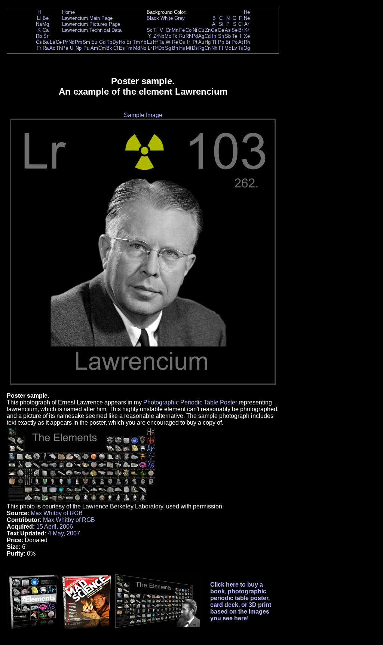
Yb (143, 42)
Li (39, 18)
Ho (122, 42)
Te (234, 36)
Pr (65, 42)
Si (221, 24)
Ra (46, 48)
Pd (195, 36)
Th (59, 48)
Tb (109, 42)
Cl (240, 24)
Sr (45, 36)
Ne (247, 18)
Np (79, 48)
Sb (228, 36)
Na (39, 24)
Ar (246, 24)
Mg (45, 24)
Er (128, 42)
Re (175, 42)
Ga (214, 30)
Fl (221, 48)
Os (182, 42)
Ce (59, 42)
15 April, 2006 (54, 526)
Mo (168, 36)
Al (214, 24)
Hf (155, 42)
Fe (182, 30)
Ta (161, 42)
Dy (116, 42)
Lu (149, 42)
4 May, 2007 (64, 533)
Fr (39, 48)
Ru (182, 36)
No (143, 48)
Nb (161, 36)
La (52, 42)
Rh (189, 36)
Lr (150, 48)
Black (153, 18)
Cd (208, 36)
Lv (234, 48)
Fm (128, 48)
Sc (150, 30)
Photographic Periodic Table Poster (190, 402)
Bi (228, 42)
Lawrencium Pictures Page (91, 24)
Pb (221, 42)
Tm (136, 42)
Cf (115, 48)
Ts (240, 48)
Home (68, 12)
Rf (155, 48)
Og (246, 48)
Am (94, 48)
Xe (247, 36)
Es (122, 48)
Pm (78, 42)
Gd (102, 42)
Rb (39, 36)
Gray (179, 18)
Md (136, 48)
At (240, 42)
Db (161, 48)
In (214, 36)
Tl (214, 42)
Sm (86, 42)
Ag (201, 36)
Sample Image (143, 115)
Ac (52, 48)
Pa (65, 48)
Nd (71, 42)
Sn (221, 36)
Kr (246, 30)
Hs (182, 48)
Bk (109, 48)
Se (235, 30)
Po (235, 42)
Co (189, 30)
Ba (46, 42)
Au (201, 42)
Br (240, 30)
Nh (214, 48)
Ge (221, 30)
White (166, 18)
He (247, 12)
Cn (208, 48)
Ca (46, 30)
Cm (102, 48)
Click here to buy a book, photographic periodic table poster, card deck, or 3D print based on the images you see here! (240, 601)
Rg (201, 48)
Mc (227, 48)
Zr (155, 36)
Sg (168, 48)
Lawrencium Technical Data (92, 30)
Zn (208, 30)
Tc (175, 36)
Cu (201, 30)
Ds (195, 48)
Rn (247, 42)
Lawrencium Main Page (87, 18)
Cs (39, 42)
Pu (86, 48)
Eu (94, 42)
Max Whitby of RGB (57, 513)
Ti (155, 30)
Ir (188, 42)
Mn (175, 30)
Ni (195, 30)
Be (46, 18)
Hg (208, 42)
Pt (195, 42)
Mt (189, 48)
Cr (168, 30)
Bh (175, 48)
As (228, 30)
